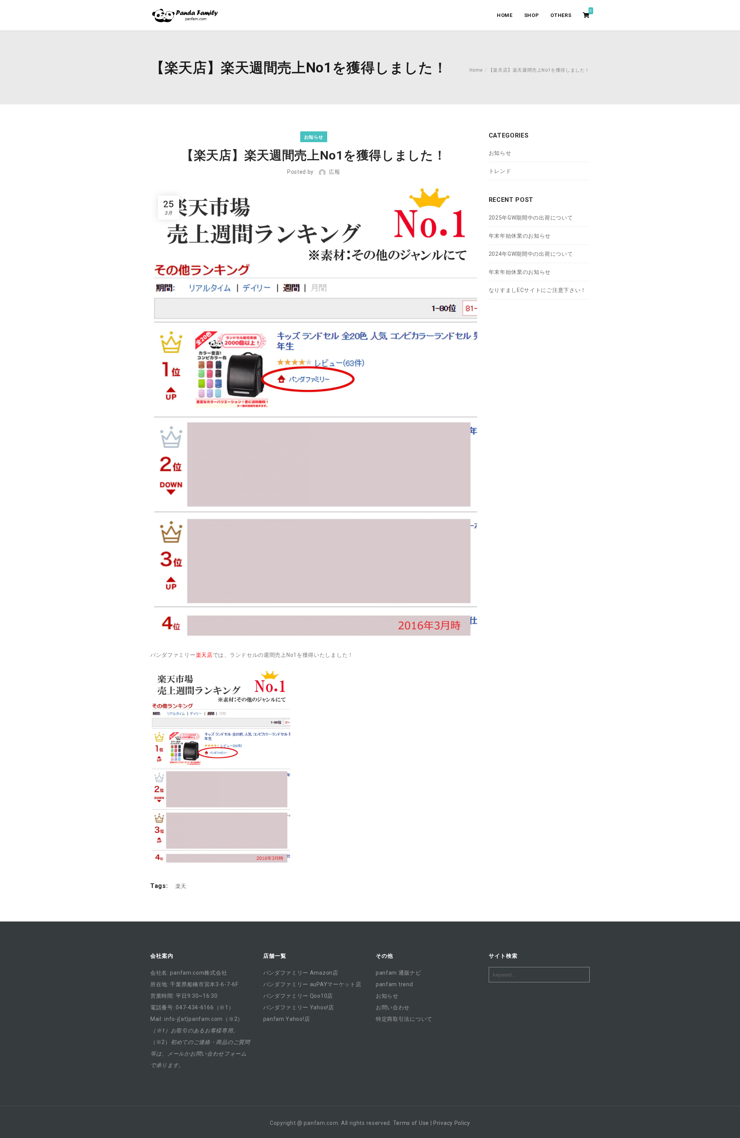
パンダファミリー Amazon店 (300, 973)
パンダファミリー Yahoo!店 (298, 1007)
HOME (505, 15)
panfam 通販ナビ (398, 973)
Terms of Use (411, 1123)
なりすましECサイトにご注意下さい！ (538, 290)
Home (476, 70)
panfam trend (394, 984)
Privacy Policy (451, 1123)
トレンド (500, 171)
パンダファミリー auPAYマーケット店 (312, 984)
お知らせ (313, 137)
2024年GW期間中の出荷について (531, 254)
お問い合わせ (393, 1007)
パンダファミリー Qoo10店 (298, 996)
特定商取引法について (404, 1019)
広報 (334, 172)
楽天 (181, 886)
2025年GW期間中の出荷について (531, 218)
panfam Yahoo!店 (286, 1019)
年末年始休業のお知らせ (520, 236)
